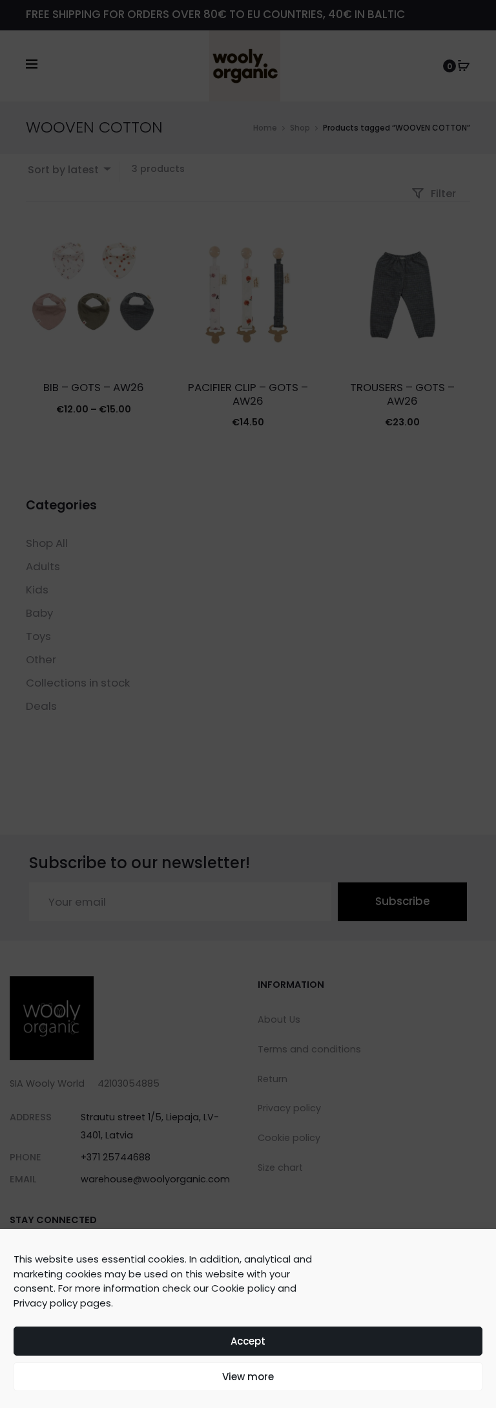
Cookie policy (243, 1288)
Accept (248, 1341)
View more (248, 1376)
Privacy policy (46, 1303)
